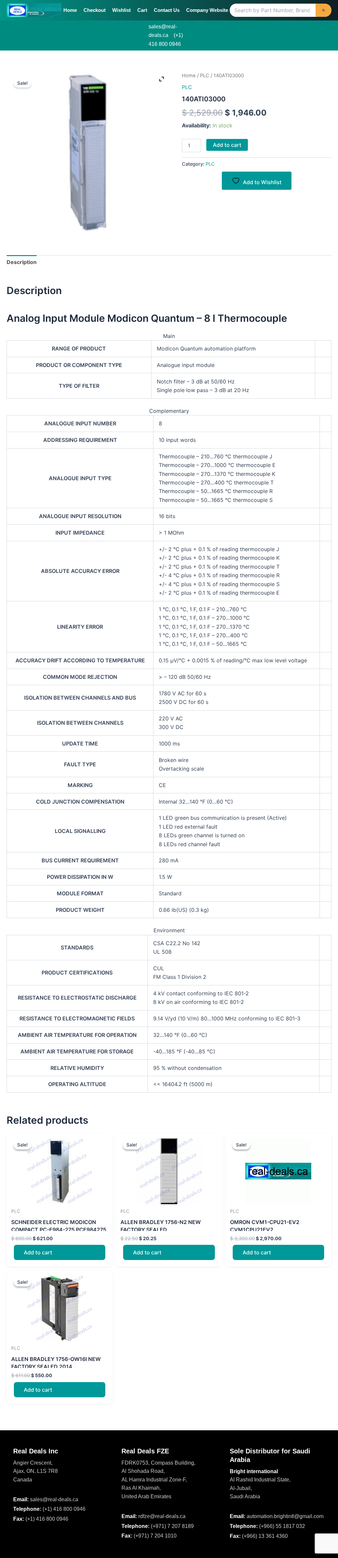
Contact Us (167, 10)
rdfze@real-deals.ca (162, 1516)
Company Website (207, 10)
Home (70, 10)
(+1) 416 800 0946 (64, 1509)
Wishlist (121, 10)
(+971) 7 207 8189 (172, 1526)
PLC (204, 76)
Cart (142, 10)
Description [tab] (22, 262)
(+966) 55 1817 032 (282, 1526)
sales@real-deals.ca (54, 1499)
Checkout (95, 10)
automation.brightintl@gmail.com (285, 1516)
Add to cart (227, 145)
